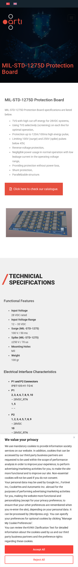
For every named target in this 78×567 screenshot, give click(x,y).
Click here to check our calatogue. (35, 189)
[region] (39, 500)
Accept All (39, 549)
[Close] (74, 437)
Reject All (39, 559)
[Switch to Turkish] (8, 4)
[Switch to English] (15, 4)
